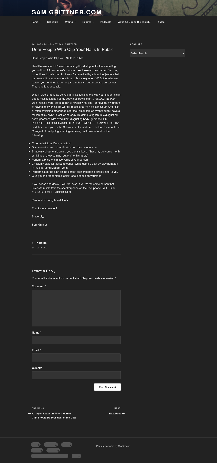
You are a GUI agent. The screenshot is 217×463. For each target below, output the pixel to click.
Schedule (52, 22)
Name (36, 332)
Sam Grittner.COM (67, 11)
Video (161, 22)
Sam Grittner (68, 44)
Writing (69, 22)
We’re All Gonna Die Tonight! (134, 22)
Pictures (86, 22)
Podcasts (105, 22)
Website (37, 368)
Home (35, 22)
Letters (42, 247)
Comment (39, 286)
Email (36, 350)
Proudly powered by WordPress (113, 446)
